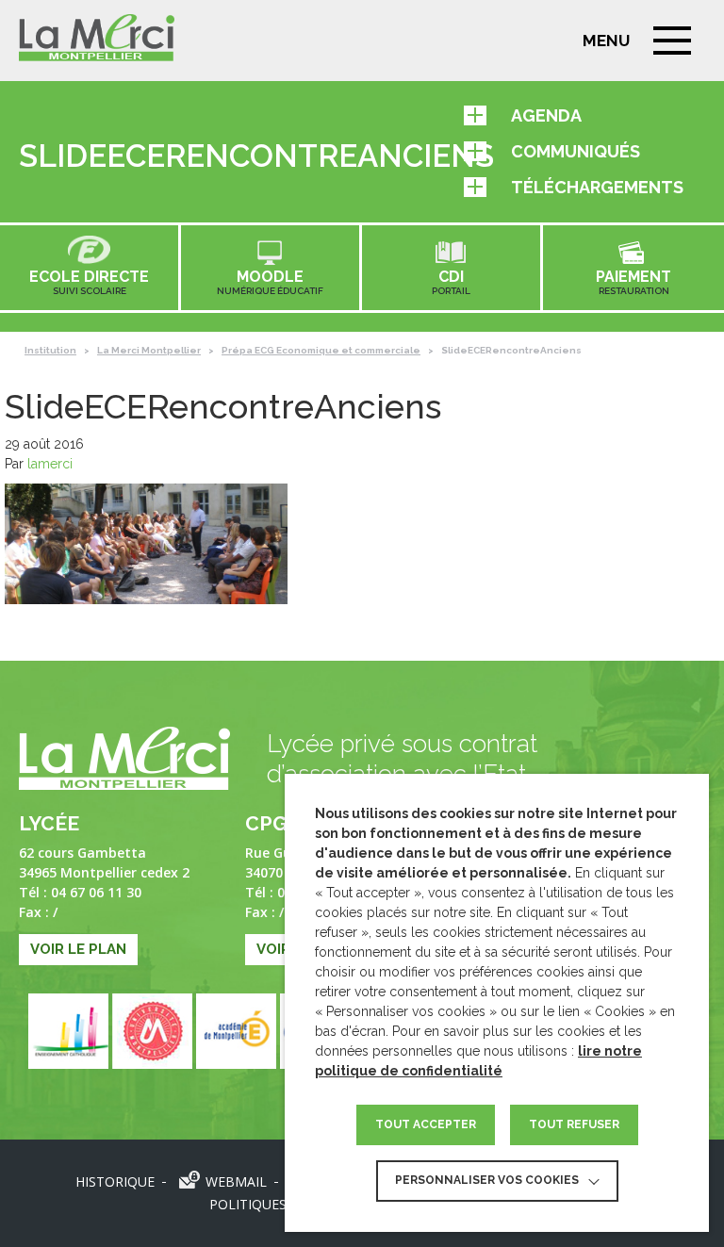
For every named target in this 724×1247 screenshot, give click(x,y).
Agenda (546, 115)
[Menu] (672, 40)
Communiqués (575, 151)
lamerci (50, 463)
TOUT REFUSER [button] (574, 1124)
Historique (115, 1181)
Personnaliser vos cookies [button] (487, 1180)
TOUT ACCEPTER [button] (425, 1124)
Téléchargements (597, 187)
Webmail (236, 1181)
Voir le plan (78, 949)
